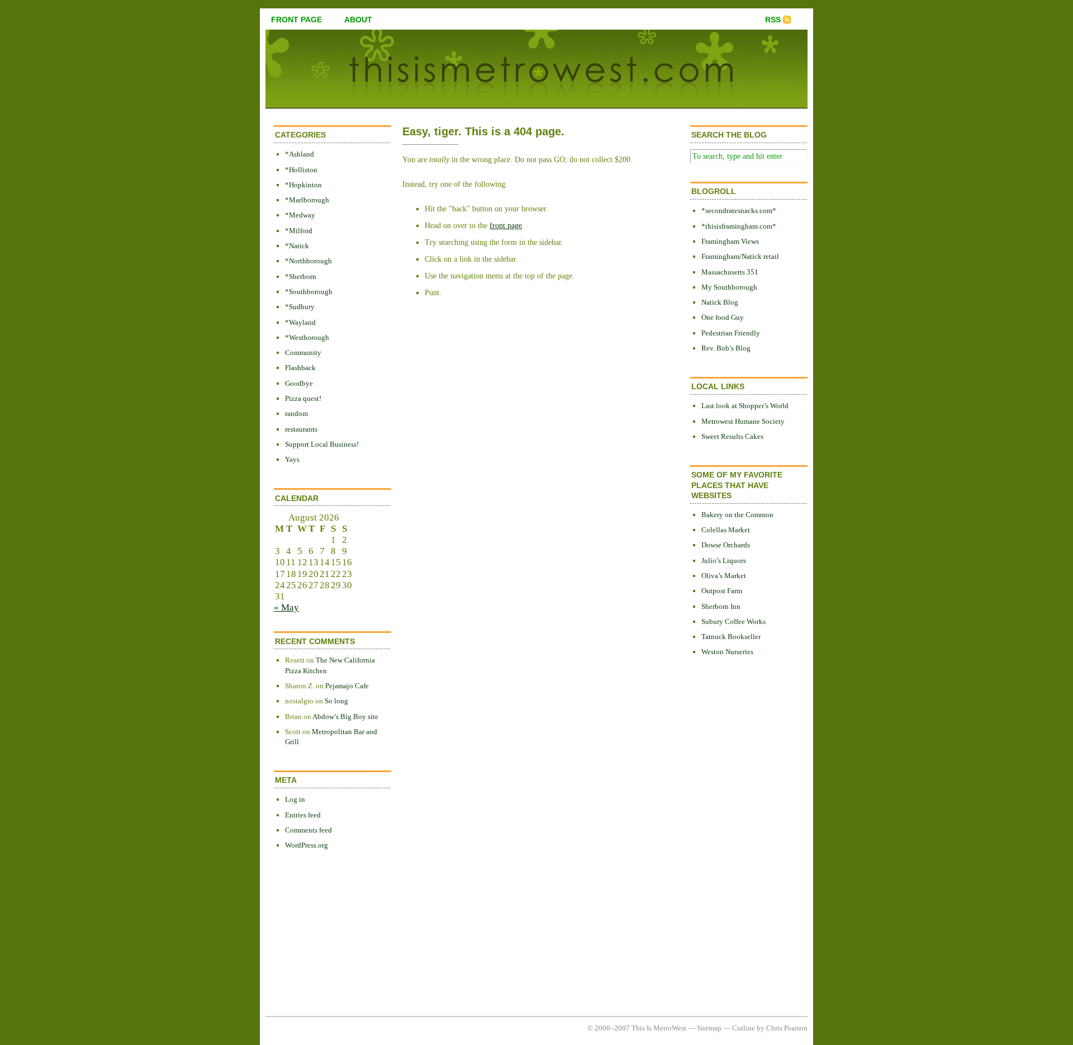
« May (286, 607)
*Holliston (301, 170)
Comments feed (308, 830)
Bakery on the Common (737, 514)
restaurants (301, 429)
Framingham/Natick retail (740, 256)
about (358, 19)
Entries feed (303, 815)
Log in (295, 799)
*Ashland (299, 154)
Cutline (743, 1028)
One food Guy (722, 317)
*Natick (297, 246)
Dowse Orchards (725, 545)
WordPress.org (306, 845)
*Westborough (307, 337)
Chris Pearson (787, 1028)
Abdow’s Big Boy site (345, 716)
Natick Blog (719, 302)
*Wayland (300, 322)
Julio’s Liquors (723, 560)
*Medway (300, 215)
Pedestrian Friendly (730, 333)
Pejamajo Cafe (347, 686)
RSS (773, 19)
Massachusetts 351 (729, 272)
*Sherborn (300, 276)
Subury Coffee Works (733, 621)
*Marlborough (307, 200)
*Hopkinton (303, 185)
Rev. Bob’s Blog (726, 348)
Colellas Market (725, 530)
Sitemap (709, 1028)
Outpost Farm (721, 591)
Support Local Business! (322, 444)
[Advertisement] (735, 848)
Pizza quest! (303, 398)
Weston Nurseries (727, 651)
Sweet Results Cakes (732, 436)
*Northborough (308, 261)
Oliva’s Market (723, 575)
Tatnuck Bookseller (731, 636)
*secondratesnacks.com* (738, 210)
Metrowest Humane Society (743, 421)
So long (336, 701)
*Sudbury (300, 306)
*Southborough (309, 291)
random (296, 413)
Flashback (300, 367)
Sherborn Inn (720, 606)
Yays (292, 459)
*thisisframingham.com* (738, 226)
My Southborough (729, 287)
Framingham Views (730, 241)
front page (296, 19)
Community (303, 352)
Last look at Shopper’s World (745, 405)
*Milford (298, 230)
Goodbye (299, 383)
